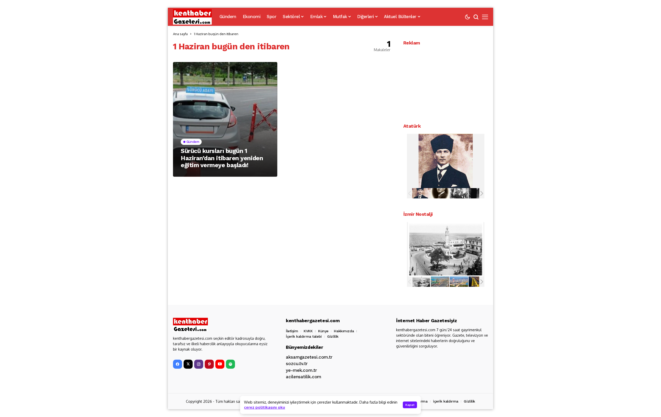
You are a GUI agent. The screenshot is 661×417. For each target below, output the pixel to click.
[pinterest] (209, 364)
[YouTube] (219, 364)
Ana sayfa (180, 34)
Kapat (409, 405)
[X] (188, 364)
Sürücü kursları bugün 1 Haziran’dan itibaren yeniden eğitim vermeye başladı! (222, 158)
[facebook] (177, 364)
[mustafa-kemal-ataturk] (421, 193)
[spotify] (230, 364)
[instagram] (198, 364)
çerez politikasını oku (264, 407)
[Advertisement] (445, 83)
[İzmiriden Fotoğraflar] (421, 281)
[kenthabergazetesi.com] (192, 17)
